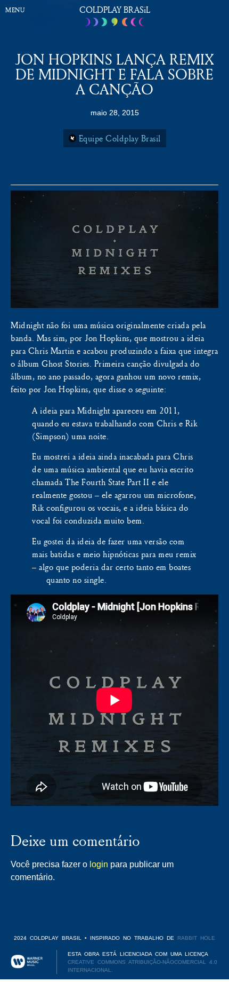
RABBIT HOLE (196, 938)
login (98, 864)
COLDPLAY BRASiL (114, 9)
